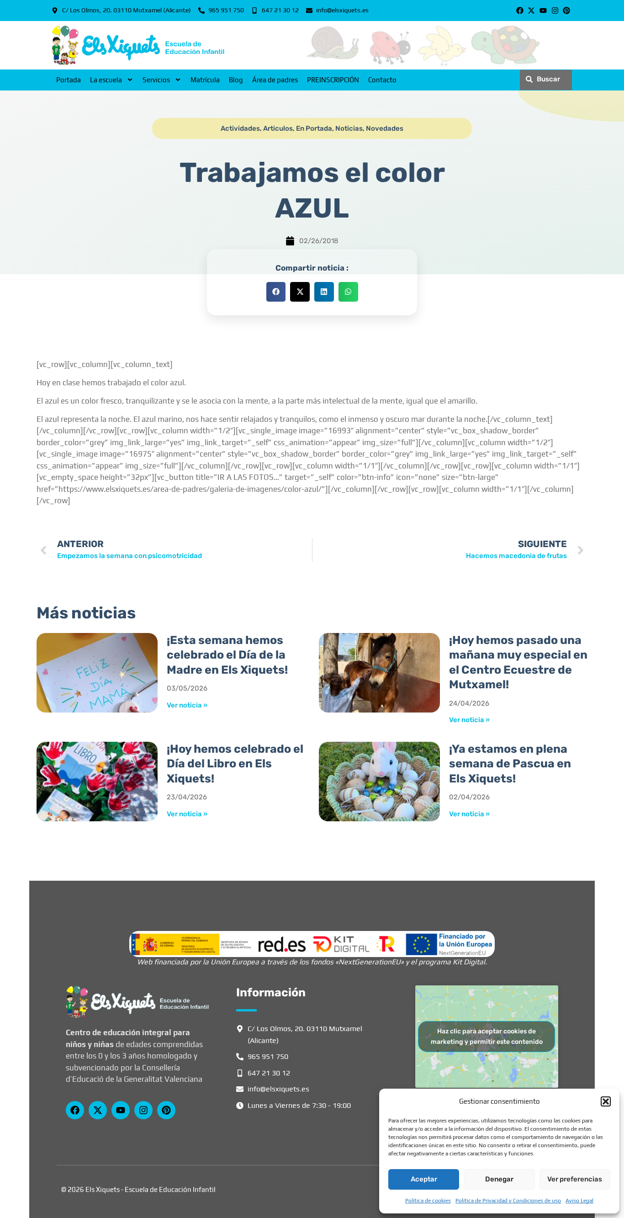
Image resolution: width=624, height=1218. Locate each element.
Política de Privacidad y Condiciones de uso (508, 1200)
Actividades (240, 128)
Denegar (499, 1179)
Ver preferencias (574, 1179)
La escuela (106, 80)
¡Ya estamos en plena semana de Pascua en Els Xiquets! (510, 763)
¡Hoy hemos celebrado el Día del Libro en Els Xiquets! (235, 763)
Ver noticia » (187, 705)
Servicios (156, 80)
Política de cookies (428, 1200)
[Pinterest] (566, 10)
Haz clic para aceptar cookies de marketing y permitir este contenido (487, 1036)
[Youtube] (543, 10)
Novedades (384, 128)
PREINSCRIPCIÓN (333, 80)
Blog (236, 80)
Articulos (278, 128)
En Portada (314, 128)
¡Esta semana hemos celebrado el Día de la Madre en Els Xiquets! (227, 654)
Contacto (382, 80)
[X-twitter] (532, 10)
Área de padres (275, 80)
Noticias (349, 128)
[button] (605, 1101)
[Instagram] (555, 10)
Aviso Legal (579, 1200)
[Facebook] (520, 10)
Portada (68, 80)
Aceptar (424, 1179)
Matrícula (205, 80)
